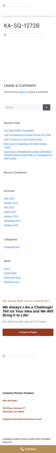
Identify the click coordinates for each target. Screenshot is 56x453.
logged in (22, 92)
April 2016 (9, 198)
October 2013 (11, 203)
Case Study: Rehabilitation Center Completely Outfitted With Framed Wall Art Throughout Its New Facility (28, 155)
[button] (51, 8)
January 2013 (11, 216)
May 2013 (9, 207)
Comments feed (12, 277)
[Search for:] (23, 107)
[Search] (46, 107)
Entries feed (10, 273)
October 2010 (11, 225)
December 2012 (12, 220)
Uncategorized (11, 247)
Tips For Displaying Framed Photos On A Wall (27, 135)
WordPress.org (11, 282)
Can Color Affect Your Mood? (19, 130)
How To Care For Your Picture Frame (23, 139)
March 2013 (10, 211)
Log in (7, 268)
